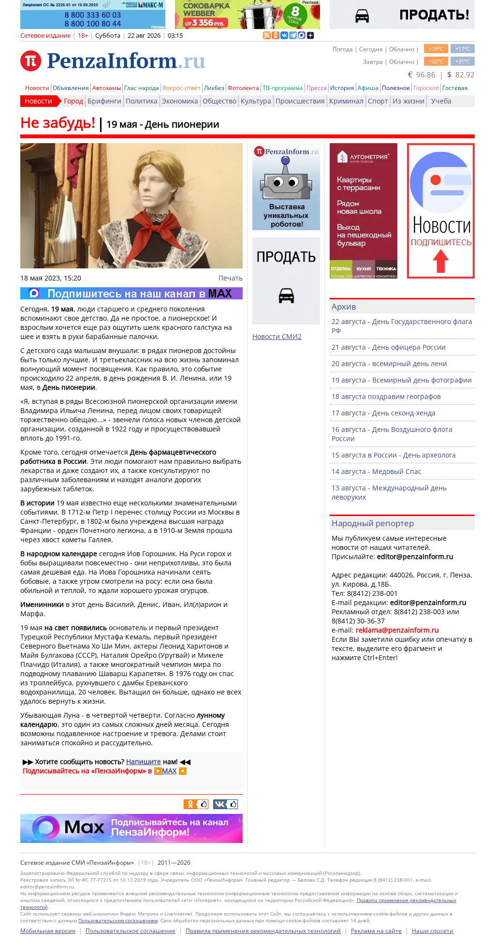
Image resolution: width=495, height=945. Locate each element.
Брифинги (104, 100)
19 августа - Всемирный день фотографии (402, 379)
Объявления (71, 88)
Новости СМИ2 (277, 336)
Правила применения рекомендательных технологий (263, 931)
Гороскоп (426, 88)
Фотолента (243, 88)
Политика (142, 100)
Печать (230, 277)
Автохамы (106, 88)
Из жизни (408, 100)
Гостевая (455, 88)
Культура (256, 100)
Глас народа (141, 88)
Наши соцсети (432, 931)
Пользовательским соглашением (118, 920)
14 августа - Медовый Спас (377, 471)
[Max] (131, 293)
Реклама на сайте (376, 931)
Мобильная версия (47, 931)
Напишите (143, 761)
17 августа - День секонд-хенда (384, 412)
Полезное (396, 88)
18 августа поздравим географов (386, 396)
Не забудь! (57, 122)
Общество (219, 100)
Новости (37, 88)
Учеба (441, 100)
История (342, 88)
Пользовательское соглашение (130, 931)
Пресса (316, 88)
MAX (169, 770)
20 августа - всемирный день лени (389, 363)
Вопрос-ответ (181, 88)
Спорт (378, 100)
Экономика (180, 100)
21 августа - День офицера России (389, 347)
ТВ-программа (282, 88)
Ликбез (214, 88)
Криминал (346, 100)
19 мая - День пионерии (162, 124)
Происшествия (300, 100)
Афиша (368, 88)
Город (73, 100)
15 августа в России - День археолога (394, 454)
